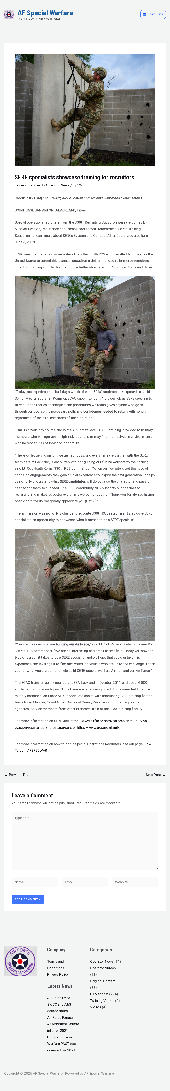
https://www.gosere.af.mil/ (98, 727)
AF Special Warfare (45, 12)
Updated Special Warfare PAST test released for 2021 (61, 1043)
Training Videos (102, 1001)
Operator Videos (103, 968)
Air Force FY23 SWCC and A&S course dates (59, 1004)
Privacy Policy (58, 974)
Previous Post (17, 775)
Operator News (57, 185)
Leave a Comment (29, 185)
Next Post (155, 775)
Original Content (102, 981)
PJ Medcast (99, 994)
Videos (95, 1007)
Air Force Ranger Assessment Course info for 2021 (63, 1024)
